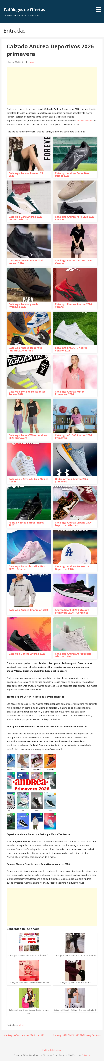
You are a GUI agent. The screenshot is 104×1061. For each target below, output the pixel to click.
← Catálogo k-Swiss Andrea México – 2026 (22, 1035)
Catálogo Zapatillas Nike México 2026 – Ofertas (28, 568)
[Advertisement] (52, 86)
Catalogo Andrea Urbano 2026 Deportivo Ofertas (73, 524)
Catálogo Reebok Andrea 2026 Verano (73, 305)
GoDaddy (86, 1055)
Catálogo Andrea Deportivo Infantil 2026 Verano (26, 349)
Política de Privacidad (51, 1050)
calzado (22, 1025)
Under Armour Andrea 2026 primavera (71, 480)
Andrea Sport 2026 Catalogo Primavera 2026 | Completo (72, 611)
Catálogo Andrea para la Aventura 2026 (23, 305)
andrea (31, 62)
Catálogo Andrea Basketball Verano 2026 (26, 262)
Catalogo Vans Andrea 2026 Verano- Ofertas (25, 218)
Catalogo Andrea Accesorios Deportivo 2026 (72, 568)
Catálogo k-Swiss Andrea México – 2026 (28, 480)
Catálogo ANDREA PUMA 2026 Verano (73, 262)
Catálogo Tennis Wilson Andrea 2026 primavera (28, 437)
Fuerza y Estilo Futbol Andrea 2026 (26, 524)
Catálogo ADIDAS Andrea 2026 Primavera (73, 437)
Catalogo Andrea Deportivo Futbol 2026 (72, 174)
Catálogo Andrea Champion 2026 (28, 610)
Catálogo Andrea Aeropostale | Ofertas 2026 (74, 655)
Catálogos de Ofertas (24, 9)
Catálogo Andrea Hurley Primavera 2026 (69, 393)
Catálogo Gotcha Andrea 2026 (27, 653)
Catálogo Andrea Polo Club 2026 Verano (74, 218)
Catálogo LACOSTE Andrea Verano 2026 (71, 349)
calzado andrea (84, 120)
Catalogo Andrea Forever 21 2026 (26, 174)
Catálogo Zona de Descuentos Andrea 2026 (27, 393)
